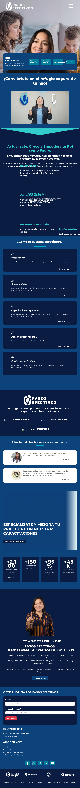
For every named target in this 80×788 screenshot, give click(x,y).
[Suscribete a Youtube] (52, 763)
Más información (14, 541)
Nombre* (8, 700)
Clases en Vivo (19, 284)
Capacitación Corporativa (25, 310)
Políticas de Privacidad (14, 752)
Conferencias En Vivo (23, 361)
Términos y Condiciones (14, 755)
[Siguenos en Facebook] (27, 763)
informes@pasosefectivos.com (17, 733)
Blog (6, 747)
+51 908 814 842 (11, 736)
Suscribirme (11, 718)
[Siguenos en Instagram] (46, 763)
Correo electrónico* (13, 709)
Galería (8, 749)
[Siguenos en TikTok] (40, 763)
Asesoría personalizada (24, 337)
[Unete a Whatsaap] (34, 763)
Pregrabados (18, 258)
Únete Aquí (40, 678)
